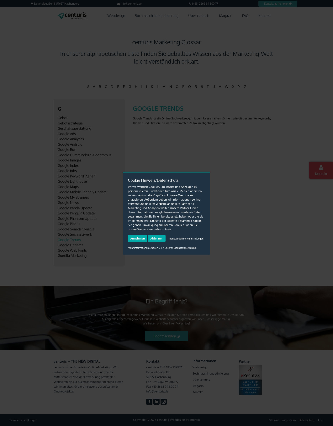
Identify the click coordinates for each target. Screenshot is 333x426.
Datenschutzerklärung (184, 247)
